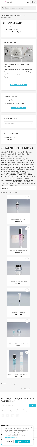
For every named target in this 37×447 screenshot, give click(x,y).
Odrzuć (9, 442)
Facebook (3, 415)
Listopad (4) (9, 140)
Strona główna (12, 22)
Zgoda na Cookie (23, 442)
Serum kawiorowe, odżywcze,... (18, 250)
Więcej (6, 77)
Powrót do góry (27, 389)
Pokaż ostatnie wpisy (18, 85)
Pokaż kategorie (18, 108)
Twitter (7, 415)
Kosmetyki (7, 27)
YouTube (12, 415)
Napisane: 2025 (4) (9, 137)
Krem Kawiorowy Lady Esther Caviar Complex (16, 65)
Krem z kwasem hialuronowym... (18, 343)
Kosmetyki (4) (8, 100)
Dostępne (18, 188)
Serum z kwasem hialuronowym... (18, 374)
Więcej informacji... (11, 437)
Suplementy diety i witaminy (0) (14, 103)
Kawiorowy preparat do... (18, 312)
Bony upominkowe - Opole (12, 32)
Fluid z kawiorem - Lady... (18, 219)
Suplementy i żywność (11, 29)
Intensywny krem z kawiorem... (18, 281)
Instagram (17, 415)
